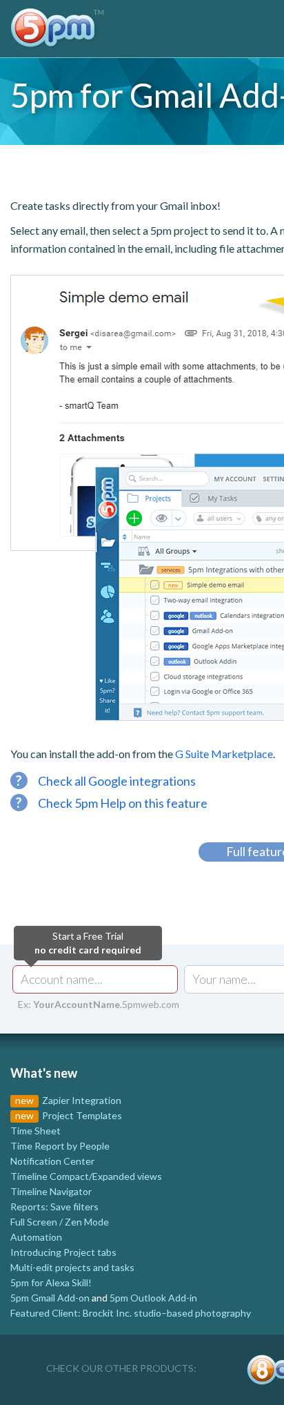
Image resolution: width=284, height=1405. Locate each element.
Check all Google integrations (106, 780)
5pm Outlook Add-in (153, 1298)
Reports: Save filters (54, 1206)
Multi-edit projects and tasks (72, 1267)
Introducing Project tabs (63, 1252)
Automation (36, 1237)
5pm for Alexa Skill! (51, 1282)
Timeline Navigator (51, 1191)
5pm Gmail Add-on (50, 1298)
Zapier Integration (81, 1100)
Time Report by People (60, 1146)
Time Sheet (35, 1130)
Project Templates (82, 1115)
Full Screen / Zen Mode (59, 1222)
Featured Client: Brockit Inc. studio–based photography (130, 1313)
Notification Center (52, 1161)
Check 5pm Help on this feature (111, 803)
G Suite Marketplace (224, 753)
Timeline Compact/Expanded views (86, 1176)
